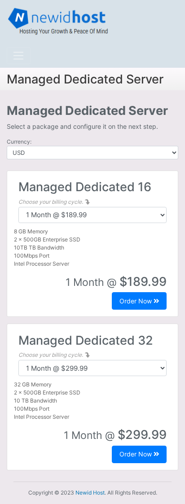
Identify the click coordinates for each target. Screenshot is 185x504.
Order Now (136, 301)
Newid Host (90, 492)
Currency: (19, 141)
